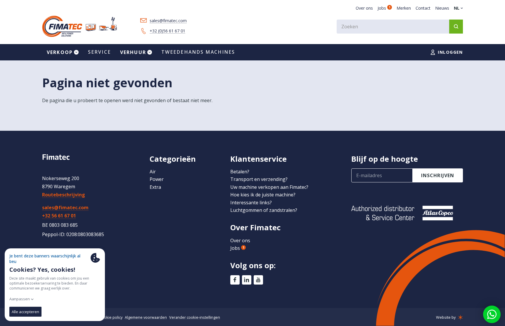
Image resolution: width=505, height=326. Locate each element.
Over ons (364, 8)
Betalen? (239, 171)
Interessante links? (251, 202)
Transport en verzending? (259, 179)
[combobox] (400, 27)
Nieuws (442, 8)
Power (157, 179)
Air (153, 171)
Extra (155, 187)
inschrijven (437, 175)
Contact (423, 8)
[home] (79, 26)
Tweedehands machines (198, 52)
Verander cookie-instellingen (194, 317)
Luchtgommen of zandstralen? (263, 210)
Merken (404, 8)
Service (99, 52)
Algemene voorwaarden (146, 317)
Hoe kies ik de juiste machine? (262, 194)
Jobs (384, 8)
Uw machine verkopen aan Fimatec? (269, 187)
